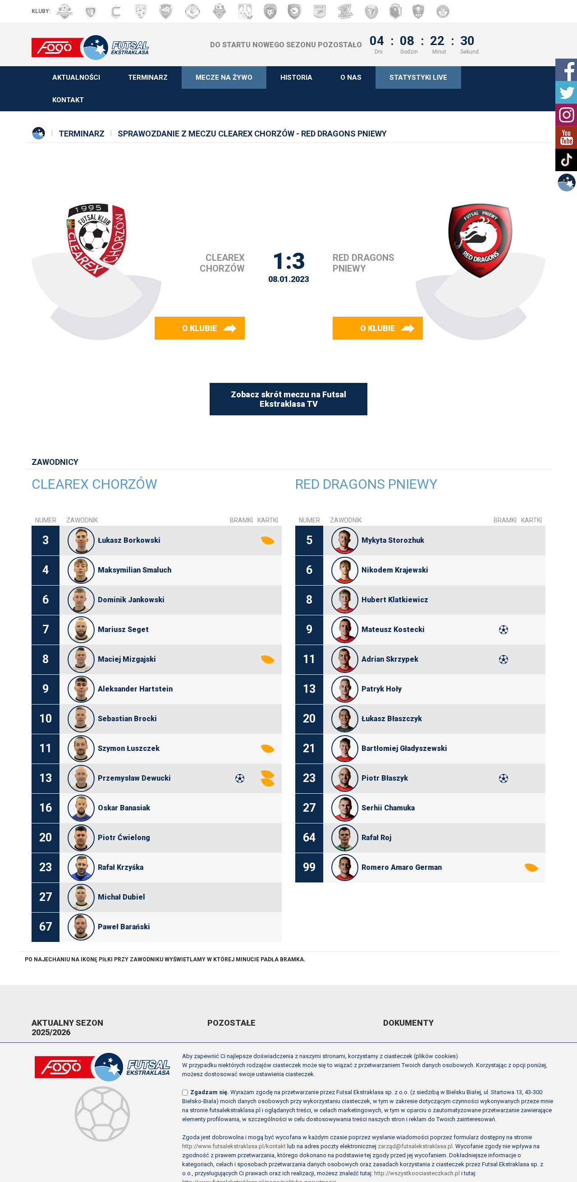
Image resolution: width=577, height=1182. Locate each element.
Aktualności (76, 77)
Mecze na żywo (224, 77)
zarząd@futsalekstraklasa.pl (415, 1146)
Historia (296, 77)
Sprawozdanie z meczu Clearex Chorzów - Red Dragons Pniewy (252, 133)
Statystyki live (418, 77)
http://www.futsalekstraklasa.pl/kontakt (234, 1146)
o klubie (199, 328)
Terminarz (148, 77)
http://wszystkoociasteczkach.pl (417, 1173)
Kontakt (68, 100)
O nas (351, 77)
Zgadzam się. (209, 1092)
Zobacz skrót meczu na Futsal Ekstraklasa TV (288, 399)
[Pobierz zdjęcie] (81, 540)
